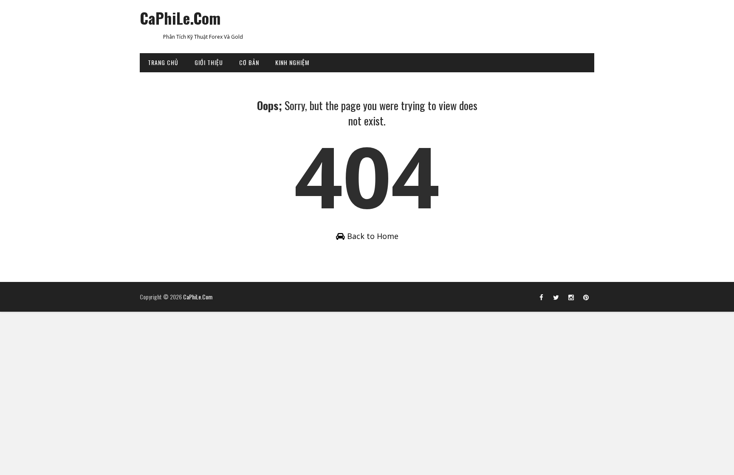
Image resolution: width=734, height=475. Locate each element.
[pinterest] (585, 296)
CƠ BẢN (249, 62)
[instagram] (571, 296)
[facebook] (541, 296)
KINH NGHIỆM (292, 62)
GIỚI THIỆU (209, 62)
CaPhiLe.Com (180, 17)
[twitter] (556, 296)
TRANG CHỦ (163, 62)
